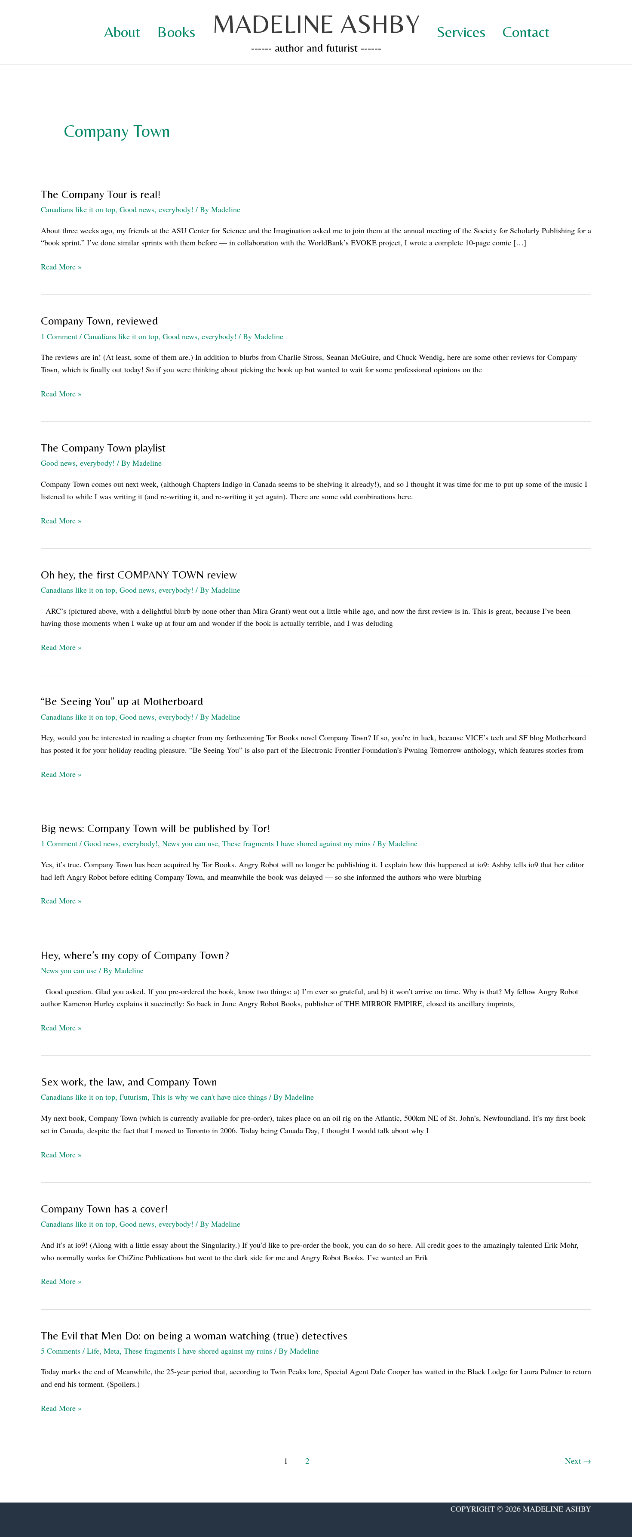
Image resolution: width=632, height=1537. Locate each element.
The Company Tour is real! (101, 194)
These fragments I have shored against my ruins (296, 843)
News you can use (190, 843)
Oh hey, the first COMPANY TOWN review (139, 574)
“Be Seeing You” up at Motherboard (122, 701)
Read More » (61, 267)
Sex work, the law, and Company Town (129, 1081)
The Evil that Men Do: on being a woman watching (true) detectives (194, 1335)
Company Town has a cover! (104, 1208)
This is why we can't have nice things (209, 1097)
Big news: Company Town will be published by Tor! (155, 828)
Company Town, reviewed (99, 320)
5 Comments (60, 1350)
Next (578, 1460)
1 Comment (59, 336)
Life (93, 1350)
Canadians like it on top (78, 209)
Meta (112, 1350)
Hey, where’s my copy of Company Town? (135, 955)
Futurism (133, 1097)
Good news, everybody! (156, 209)
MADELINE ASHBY (316, 23)
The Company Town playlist (103, 447)
